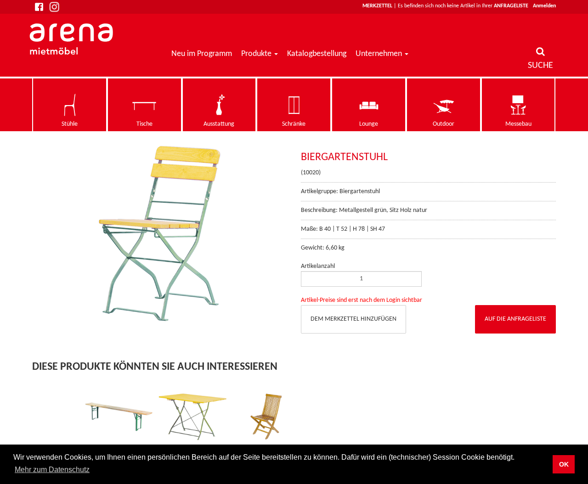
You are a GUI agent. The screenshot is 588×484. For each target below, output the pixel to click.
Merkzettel (377, 6)
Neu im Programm (201, 54)
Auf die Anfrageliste (515, 319)
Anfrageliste (511, 6)
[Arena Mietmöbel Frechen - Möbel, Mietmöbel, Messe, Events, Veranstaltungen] (72, 39)
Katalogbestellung (316, 54)
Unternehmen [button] (380, 54)
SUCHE (540, 65)
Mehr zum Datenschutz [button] (52, 469)
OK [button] (564, 464)
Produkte (256, 54)
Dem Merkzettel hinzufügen (353, 319)
